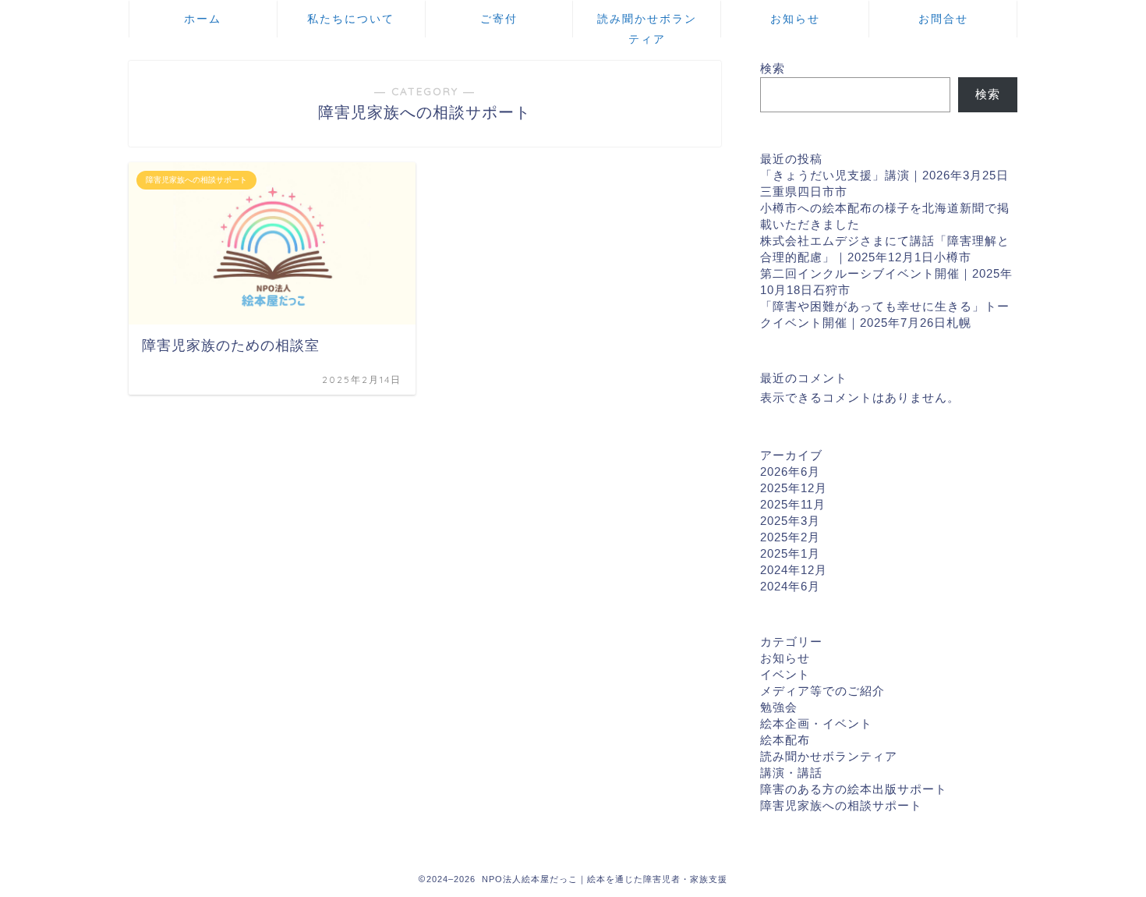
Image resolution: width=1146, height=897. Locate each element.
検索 (772, 68)
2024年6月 (790, 586)
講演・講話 (791, 772)
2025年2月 (790, 537)
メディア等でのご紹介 (822, 690)
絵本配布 (785, 739)
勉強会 (779, 707)
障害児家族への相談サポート (841, 805)
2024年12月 (793, 569)
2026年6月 (790, 471)
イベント (785, 674)
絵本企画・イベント (816, 723)
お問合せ (943, 19)
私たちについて (350, 19)
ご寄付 (499, 19)
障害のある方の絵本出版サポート (853, 789)
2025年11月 (793, 504)
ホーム (202, 19)
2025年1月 (790, 553)
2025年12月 (793, 488)
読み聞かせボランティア (647, 24)
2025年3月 (790, 520)
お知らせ (795, 19)
